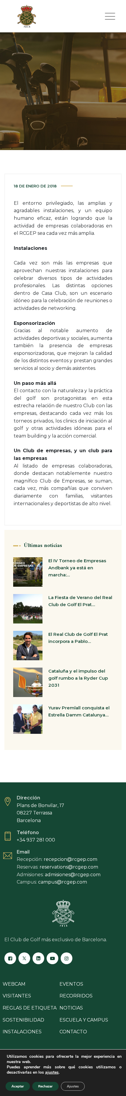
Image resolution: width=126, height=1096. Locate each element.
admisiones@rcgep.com (73, 874)
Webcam (14, 984)
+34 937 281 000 (36, 840)
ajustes (52, 1072)
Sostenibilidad (23, 1020)
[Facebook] (10, 958)
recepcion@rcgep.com (70, 859)
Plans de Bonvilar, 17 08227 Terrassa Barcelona (40, 813)
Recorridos (76, 996)
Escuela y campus (83, 1020)
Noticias (71, 1008)
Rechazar (45, 1086)
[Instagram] (66, 958)
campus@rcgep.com (62, 882)
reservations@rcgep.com (69, 867)
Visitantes (17, 996)
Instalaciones (22, 1032)
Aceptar (17, 1086)
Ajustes (73, 1086)
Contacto (73, 1032)
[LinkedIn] (38, 958)
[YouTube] (52, 958)
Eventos (71, 984)
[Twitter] (24, 958)
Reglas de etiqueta (30, 1008)
